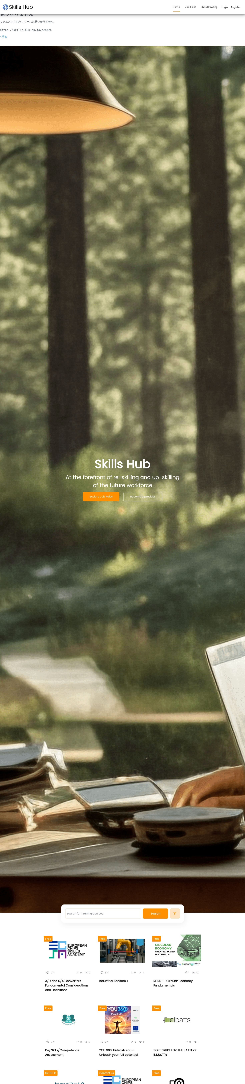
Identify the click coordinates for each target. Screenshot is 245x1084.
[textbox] (103, 913)
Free (48, 939)
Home (176, 7)
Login (225, 7)
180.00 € (50, 1073)
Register (235, 7)
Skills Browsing (210, 7)
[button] (155, 913)
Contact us (106, 1073)
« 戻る (3, 37)
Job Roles (190, 7)
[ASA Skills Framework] (19, 7)
